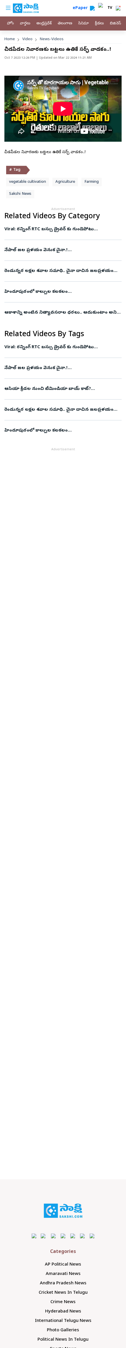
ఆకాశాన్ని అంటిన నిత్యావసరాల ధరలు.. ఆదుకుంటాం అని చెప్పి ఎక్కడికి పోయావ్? (60, 313)
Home (9, 39)
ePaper (81, 8)
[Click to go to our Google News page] (92, 1235)
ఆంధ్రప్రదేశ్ (44, 23)
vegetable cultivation (27, 182)
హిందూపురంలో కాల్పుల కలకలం (36, 292)
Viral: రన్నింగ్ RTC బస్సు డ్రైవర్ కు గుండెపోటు (49, 229)
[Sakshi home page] (63, 1211)
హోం (10, 23)
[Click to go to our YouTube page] (72, 1235)
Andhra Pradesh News (63, 1283)
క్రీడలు (99, 23)
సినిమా (83, 23)
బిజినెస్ (115, 23)
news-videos (52, 39)
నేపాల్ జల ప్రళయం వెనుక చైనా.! (36, 250)
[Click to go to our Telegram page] (82, 1235)
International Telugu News (63, 1321)
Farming (91, 182)
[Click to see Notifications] (118, 8)
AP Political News (63, 1265)
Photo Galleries (63, 1330)
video (27, 39)
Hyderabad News (63, 1312)
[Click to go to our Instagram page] (63, 1235)
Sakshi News (20, 194)
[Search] (92, 8)
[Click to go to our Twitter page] (53, 1235)
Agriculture (65, 182)
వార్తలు (25, 23)
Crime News (63, 1302)
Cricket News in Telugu (63, 1293)
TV (110, 8)
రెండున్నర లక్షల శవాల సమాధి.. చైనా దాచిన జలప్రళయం (58, 271)
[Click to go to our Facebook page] (34, 1235)
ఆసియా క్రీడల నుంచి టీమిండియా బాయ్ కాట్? (47, 389)
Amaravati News (63, 1274)
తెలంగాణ (65, 23)
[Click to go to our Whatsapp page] (43, 1235)
